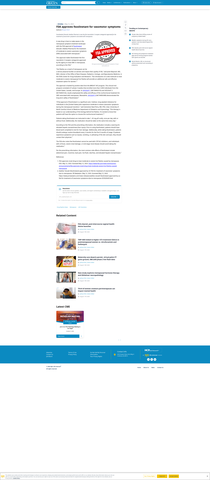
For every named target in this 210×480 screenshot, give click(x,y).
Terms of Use (72, 352)
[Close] (207, 476)
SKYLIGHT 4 (92, 95)
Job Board (49, 356)
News (104, 2)
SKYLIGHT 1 (87, 90)
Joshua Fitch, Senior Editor (87, 229)
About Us (146, 367)
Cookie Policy (16, 478)
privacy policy (89, 200)
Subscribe (113, 197)
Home (139, 367)
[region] (105, 476)
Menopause (73, 207)
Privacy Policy (72, 354)
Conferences (117, 2)
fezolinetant (78, 46)
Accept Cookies (174, 476)
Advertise (49, 352)
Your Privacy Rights (96, 356)
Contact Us (49, 354)
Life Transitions (82, 207)
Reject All (162, 476)
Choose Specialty (52, 7)
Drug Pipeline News (62, 207)
